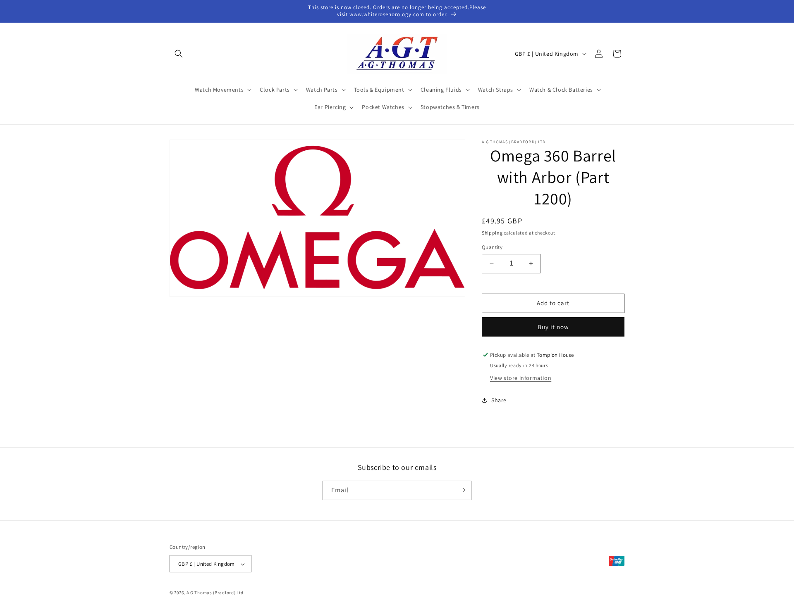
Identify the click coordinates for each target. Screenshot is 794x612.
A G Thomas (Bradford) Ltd (215, 593)
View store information (520, 378)
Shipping (492, 233)
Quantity (492, 247)
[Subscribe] (462, 490)
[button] (179, 54)
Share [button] (499, 400)
